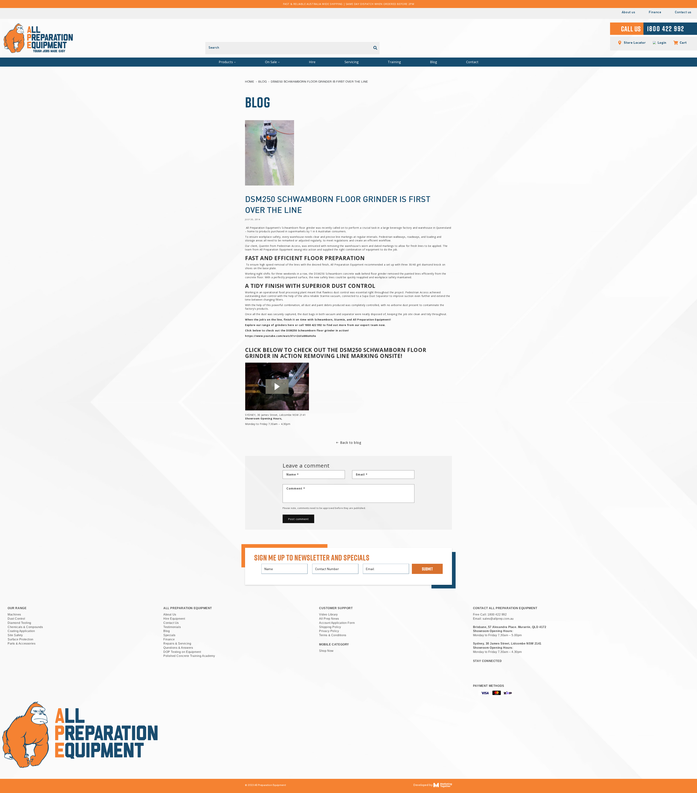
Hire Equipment (174, 618)
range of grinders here (278, 325)
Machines (14, 614)
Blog (262, 81)
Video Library (328, 614)
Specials (169, 635)
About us (628, 12)
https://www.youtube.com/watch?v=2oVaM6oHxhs (280, 336)
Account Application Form (337, 622)
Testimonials (172, 627)
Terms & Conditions (332, 635)
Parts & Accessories (21, 643)
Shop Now (326, 650)
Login (661, 42)
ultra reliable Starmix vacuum (321, 296)
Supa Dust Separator (375, 296)
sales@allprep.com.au (498, 618)
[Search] (375, 48)
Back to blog (350, 442)
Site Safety (15, 635)
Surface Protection (20, 639)
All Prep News (329, 618)
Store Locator (634, 42)
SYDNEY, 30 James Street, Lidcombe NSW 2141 (275, 415)
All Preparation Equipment (347, 264)
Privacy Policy (329, 631)
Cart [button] (681, 42)
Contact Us (171, 622)
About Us (169, 614)
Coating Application (21, 631)
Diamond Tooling (19, 622)
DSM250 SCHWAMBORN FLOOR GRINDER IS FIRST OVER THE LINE (319, 81)
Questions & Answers (178, 647)
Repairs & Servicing (177, 643)
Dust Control (16, 618)
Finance (655, 12)
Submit (427, 568)
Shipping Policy (330, 627)
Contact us (683, 12)
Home (249, 81)
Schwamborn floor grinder (298, 227)
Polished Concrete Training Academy (189, 655)
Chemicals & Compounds (25, 627)
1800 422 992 (497, 614)
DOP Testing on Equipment (182, 651)
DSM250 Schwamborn (328, 273)
